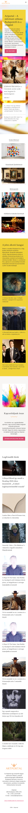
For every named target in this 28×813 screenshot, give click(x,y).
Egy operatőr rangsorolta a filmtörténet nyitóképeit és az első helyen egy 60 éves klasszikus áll (12, 713)
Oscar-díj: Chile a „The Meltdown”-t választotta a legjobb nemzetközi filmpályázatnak (13, 547)
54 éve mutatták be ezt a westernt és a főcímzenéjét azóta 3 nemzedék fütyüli (13, 615)
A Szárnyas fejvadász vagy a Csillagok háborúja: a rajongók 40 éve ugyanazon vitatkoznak (12, 299)
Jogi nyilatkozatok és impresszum (14, 800)
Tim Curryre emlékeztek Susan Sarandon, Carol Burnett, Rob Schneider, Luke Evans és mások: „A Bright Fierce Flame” (13, 366)
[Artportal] (6, 2)
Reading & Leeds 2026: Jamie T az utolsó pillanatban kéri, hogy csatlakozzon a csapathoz (13, 118)
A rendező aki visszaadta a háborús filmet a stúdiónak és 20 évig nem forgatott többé (13, 746)
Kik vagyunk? (10, 51)
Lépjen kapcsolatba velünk (14, 438)
